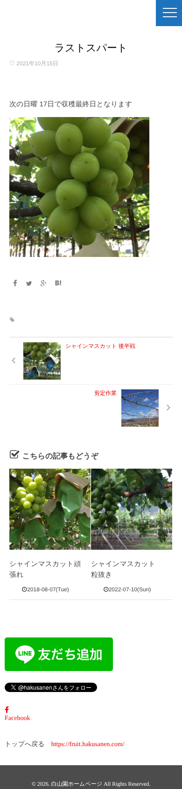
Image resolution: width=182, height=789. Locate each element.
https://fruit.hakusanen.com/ (88, 744)
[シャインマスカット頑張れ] (50, 509)
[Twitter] (29, 283)
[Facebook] (15, 283)
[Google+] (43, 283)
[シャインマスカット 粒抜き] (131, 509)
